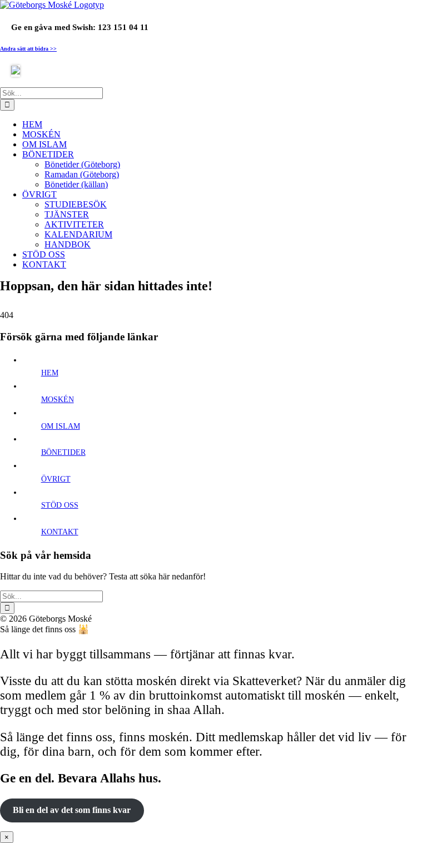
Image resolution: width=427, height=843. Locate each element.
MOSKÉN (57, 399)
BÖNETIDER (63, 452)
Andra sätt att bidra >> (28, 49)
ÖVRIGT (56, 479)
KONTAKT (59, 532)
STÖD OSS (59, 505)
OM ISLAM (60, 426)
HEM (49, 373)
